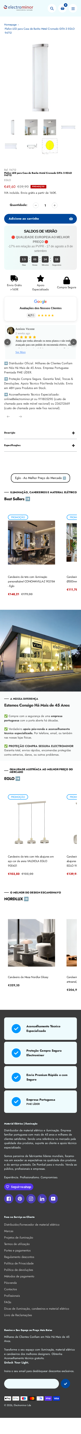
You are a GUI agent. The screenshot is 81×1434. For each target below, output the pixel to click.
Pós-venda (10, 1283)
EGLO (7, 180)
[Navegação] (73, 8)
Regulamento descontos (19, 1257)
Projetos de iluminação (18, 1237)
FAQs (7, 1302)
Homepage (10, 24)
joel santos (21, 328)
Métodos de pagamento (19, 1276)
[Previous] (8, 416)
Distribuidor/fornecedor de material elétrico (32, 1224)
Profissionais (12, 1295)
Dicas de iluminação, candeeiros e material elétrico (36, 1308)
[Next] (20, 416)
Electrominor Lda (22, 1405)
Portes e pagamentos (17, 1250)
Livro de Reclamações (18, 1315)
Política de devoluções (18, 1270)
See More (20, 350)
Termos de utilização (17, 1244)
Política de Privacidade (19, 1263)
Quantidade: (18, 205)
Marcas (8, 1231)
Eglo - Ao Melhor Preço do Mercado (40, 478)
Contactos (10, 1289)
